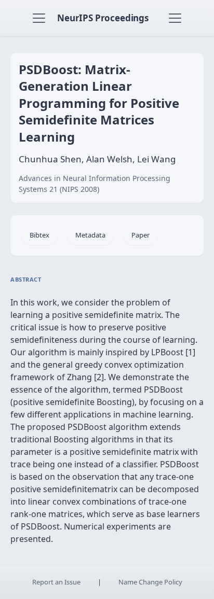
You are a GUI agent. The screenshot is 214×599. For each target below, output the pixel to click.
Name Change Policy (150, 582)
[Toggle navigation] (39, 18)
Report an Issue (56, 582)
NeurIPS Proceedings (103, 18)
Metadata (90, 235)
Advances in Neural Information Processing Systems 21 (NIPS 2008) (94, 183)
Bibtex (39, 235)
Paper (140, 235)
